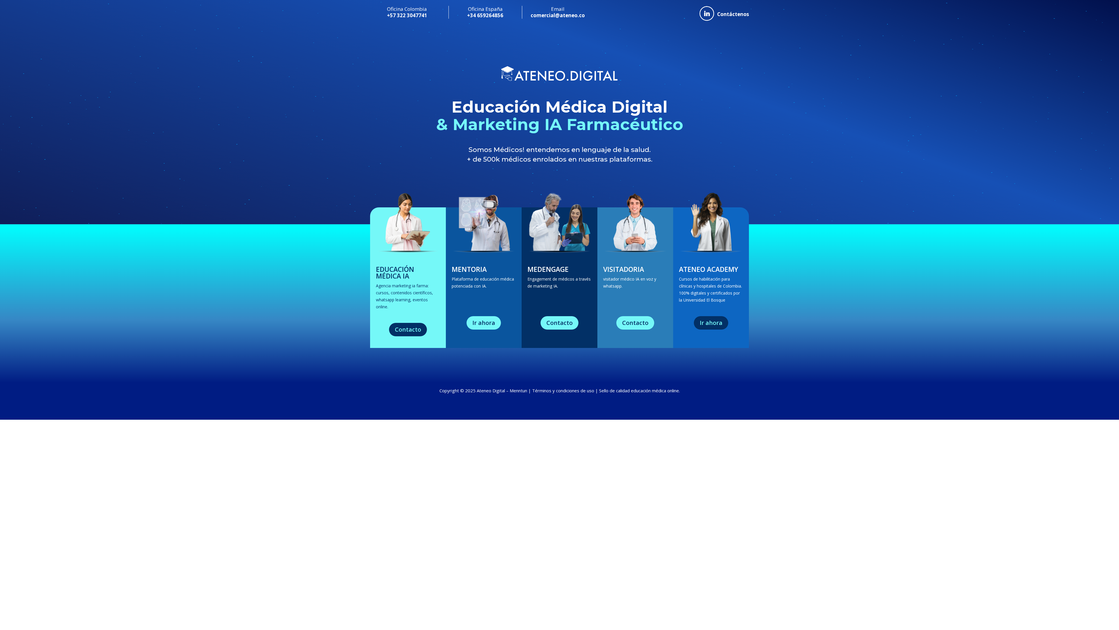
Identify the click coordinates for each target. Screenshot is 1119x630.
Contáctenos (733, 14)
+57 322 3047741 (407, 15)
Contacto (408, 329)
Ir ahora (483, 323)
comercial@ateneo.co (558, 15)
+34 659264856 (485, 15)
